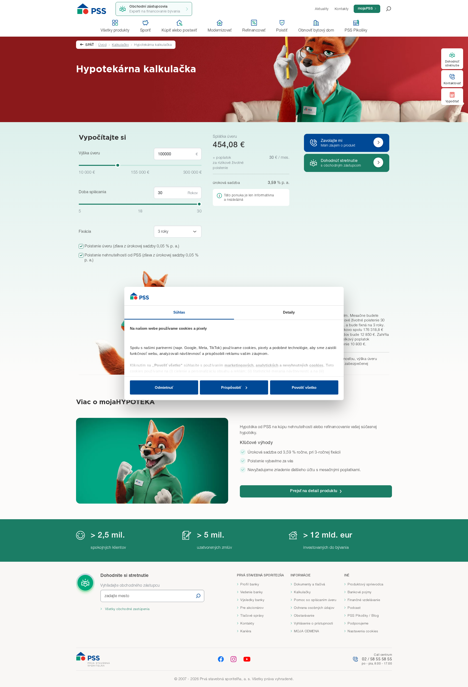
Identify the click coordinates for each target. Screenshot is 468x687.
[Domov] (91, 9)
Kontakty (247, 623)
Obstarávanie (304, 615)
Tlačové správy (251, 615)
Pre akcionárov (251, 608)
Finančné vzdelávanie (364, 600)
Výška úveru (89, 153)
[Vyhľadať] (198, 596)
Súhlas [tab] (179, 312)
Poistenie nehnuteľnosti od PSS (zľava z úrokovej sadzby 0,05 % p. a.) (141, 257)
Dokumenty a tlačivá (309, 584)
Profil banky (249, 584)
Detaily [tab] (289, 312)
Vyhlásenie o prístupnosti (313, 623)
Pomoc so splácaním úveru (315, 600)
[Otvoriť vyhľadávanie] (385, 8)
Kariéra (245, 631)
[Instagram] (233, 659)
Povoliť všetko (304, 387)
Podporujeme (358, 623)
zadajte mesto (117, 595)
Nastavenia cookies (363, 631)
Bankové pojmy (359, 592)
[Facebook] (221, 659)
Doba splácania (92, 192)
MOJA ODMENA (306, 631)
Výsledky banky (252, 600)
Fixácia (85, 231)
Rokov (193, 192)
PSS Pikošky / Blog (363, 615)
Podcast (354, 608)
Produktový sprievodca (365, 584)
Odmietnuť (164, 387)
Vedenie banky (251, 592)
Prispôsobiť (231, 387)
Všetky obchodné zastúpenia (127, 609)
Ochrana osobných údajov (314, 608)
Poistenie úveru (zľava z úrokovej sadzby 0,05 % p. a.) (132, 246)
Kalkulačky (120, 44)
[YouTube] (247, 659)
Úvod (102, 44)
